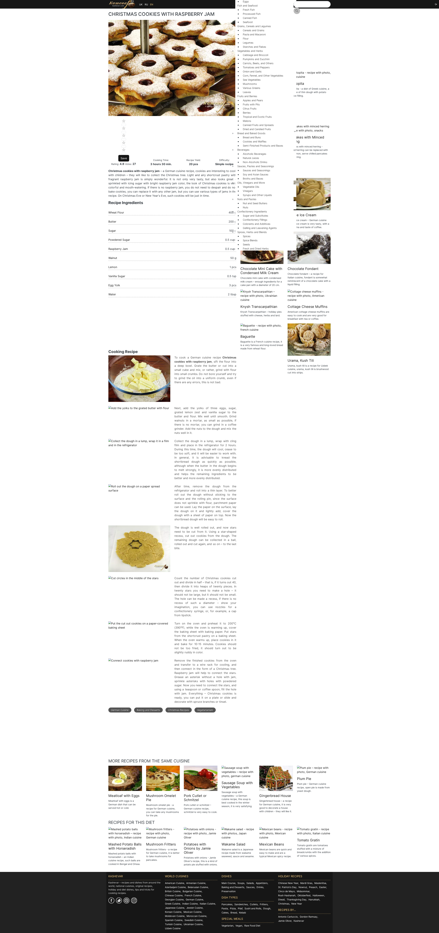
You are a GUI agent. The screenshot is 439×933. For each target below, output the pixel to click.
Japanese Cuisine (174, 907)
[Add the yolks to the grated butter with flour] (138, 410)
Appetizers (262, 883)
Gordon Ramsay (308, 916)
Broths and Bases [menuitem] (253, 178)
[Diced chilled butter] (139, 380)
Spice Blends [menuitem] (250, 240)
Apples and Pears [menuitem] (253, 100)
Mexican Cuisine (192, 912)
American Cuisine (174, 883)
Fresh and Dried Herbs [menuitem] (256, 248)
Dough (266, 908)
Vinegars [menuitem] (248, 190)
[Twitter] (119, 900)
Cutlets (254, 904)
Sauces (250, 887)
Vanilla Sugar (116, 276)
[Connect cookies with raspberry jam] (133, 662)
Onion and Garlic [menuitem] (252, 71)
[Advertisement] (172, 325)
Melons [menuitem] (247, 120)
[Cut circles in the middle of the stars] (133, 580)
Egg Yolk (114, 285)
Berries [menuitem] (247, 112)
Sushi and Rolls (253, 908)
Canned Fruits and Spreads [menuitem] (258, 125)
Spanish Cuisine (173, 920)
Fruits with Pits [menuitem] (251, 104)
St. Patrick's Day (287, 887)
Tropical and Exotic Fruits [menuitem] (257, 116)
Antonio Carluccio (288, 916)
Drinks (260, 887)
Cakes (225, 912)
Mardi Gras (306, 883)
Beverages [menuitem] (242, 150)
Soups (241, 883)
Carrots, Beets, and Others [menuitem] (258, 63)
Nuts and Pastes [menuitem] (245, 200)
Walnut (112, 258)
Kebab (242, 912)
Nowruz (303, 887)
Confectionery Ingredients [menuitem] (251, 212)
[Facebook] (111, 900)
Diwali (281, 899)
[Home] (121, 4)
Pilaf (240, 908)
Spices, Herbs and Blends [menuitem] (251, 233)
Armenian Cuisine (195, 883)
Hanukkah (314, 899)
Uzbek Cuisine (173, 928)
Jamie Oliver (285, 920)
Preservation (229, 891)
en (151, 4)
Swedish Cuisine (194, 920)
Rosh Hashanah (286, 895)
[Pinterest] (126, 900)
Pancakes (227, 904)
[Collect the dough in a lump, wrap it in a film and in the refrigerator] (139, 445)
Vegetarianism (205, 710)
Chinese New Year (288, 883)
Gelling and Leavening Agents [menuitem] (260, 228)
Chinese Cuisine (174, 895)
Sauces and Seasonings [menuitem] (256, 170)
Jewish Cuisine (194, 907)
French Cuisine (193, 895)
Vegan (238, 925)
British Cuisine (173, 891)
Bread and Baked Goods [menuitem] (250, 134)
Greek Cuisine (172, 903)
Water (112, 294)
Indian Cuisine (190, 903)
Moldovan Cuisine (175, 916)
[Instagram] (134, 900)
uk (141, 4)
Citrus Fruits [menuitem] (250, 108)
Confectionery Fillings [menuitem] (255, 219)
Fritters (264, 904)
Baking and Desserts (148, 710)
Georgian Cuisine (174, 899)
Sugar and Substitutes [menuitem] (255, 215)
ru (146, 4)
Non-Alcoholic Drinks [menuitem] (255, 162)
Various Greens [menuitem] (251, 87)
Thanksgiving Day (296, 899)
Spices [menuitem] (247, 236)
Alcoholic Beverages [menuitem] (254, 153)
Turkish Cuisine (173, 924)
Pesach (313, 887)
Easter (322, 887)
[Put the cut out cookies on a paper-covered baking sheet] (139, 627)
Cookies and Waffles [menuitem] (254, 141)
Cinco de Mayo (286, 891)
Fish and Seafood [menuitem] (246, 6)
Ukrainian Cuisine (193, 924)
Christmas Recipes (178, 710)
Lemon (112, 267)
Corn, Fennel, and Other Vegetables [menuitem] (263, 75)
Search (297, 11)
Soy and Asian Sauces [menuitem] (255, 174)
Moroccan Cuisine (196, 916)
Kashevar (299, 920)
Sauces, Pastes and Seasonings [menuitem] (254, 167)
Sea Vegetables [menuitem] (252, 79)
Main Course (228, 883)
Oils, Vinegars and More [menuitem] (250, 183)
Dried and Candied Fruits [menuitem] (257, 129)
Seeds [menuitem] (246, 244)
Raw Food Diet (252, 925)
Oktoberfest (304, 895)
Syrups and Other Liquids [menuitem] (257, 195)
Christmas (283, 903)
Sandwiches (241, 904)
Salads (250, 883)
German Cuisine (120, 710)
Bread (233, 912)
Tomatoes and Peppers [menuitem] (256, 67)
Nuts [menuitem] (245, 207)
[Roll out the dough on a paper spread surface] (139, 490)
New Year (296, 903)
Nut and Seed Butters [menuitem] (255, 203)
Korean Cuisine (173, 912)
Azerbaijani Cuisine (175, 887)
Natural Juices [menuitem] (251, 158)
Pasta (225, 908)
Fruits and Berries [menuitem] (246, 97)
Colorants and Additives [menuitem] (256, 223)
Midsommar (303, 891)
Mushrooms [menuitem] (250, 83)
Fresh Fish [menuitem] (249, 9)
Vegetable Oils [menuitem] (251, 186)
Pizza (233, 908)
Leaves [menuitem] (247, 92)
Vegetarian (227, 925)
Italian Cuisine (207, 903)
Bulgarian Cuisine (192, 891)
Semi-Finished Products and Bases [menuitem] (263, 145)
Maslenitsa (320, 883)
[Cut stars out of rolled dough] (139, 550)
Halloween (318, 895)
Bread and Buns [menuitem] (252, 137)
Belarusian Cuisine (198, 887)
